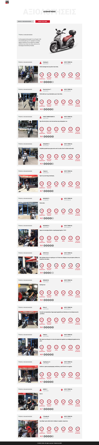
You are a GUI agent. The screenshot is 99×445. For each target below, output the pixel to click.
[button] (20, 74)
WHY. (61, 443)
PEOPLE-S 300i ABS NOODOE (24, 21)
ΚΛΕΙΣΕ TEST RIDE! (42, 21)
